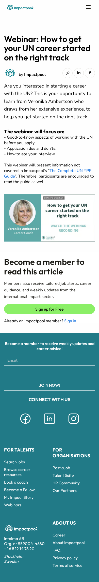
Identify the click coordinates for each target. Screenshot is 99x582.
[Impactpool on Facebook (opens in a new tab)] (25, 424)
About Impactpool (69, 542)
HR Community (66, 482)
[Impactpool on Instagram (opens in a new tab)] (73, 424)
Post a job (61, 467)
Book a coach (16, 482)
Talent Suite (63, 475)
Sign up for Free (49, 309)
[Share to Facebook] (90, 73)
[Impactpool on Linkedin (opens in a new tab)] (49, 424)
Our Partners (65, 490)
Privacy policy (65, 557)
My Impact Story (19, 497)
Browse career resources (17, 472)
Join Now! (49, 385)
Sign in (70, 320)
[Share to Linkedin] (79, 73)
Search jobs (14, 461)
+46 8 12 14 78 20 (19, 548)
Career (59, 534)
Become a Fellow (19, 489)
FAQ (56, 550)
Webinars (13, 504)
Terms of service (67, 565)
